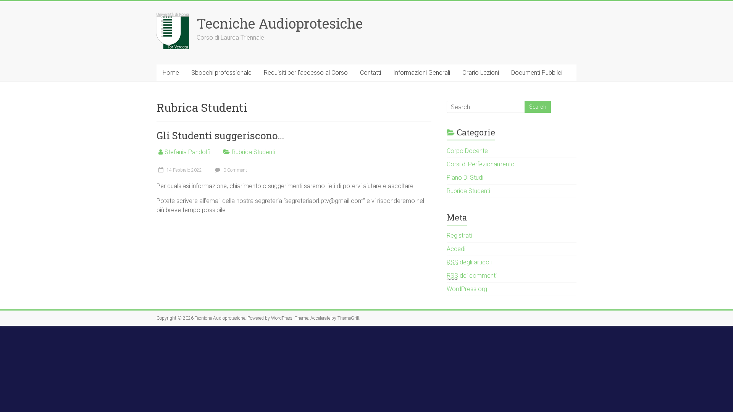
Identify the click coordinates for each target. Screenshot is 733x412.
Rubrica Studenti (253, 152)
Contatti (370, 72)
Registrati (459, 235)
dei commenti (472, 275)
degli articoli (469, 262)
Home (171, 72)
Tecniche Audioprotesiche (280, 23)
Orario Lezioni (480, 72)
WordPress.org (467, 289)
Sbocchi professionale (221, 72)
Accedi (456, 249)
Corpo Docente (467, 150)
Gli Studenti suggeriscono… (220, 135)
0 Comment (234, 170)
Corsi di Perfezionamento (481, 164)
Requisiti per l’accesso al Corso (306, 72)
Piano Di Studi (465, 177)
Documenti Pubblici (536, 72)
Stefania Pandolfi (187, 152)
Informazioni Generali (421, 72)
